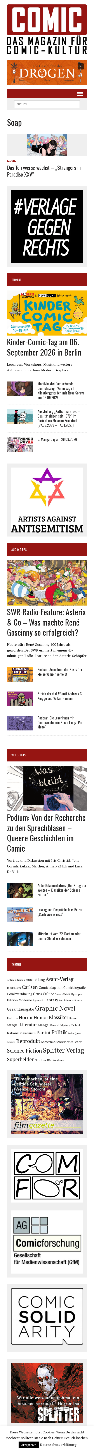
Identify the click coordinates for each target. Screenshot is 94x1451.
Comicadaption (51, 987)
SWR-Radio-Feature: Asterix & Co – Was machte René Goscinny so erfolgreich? (46, 622)
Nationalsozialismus (21, 1033)
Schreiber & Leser (69, 1042)
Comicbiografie (74, 987)
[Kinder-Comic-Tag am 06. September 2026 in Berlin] (47, 332)
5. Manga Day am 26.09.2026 (57, 439)
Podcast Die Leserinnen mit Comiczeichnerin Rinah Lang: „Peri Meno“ (61, 722)
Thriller (40, 1060)
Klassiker (58, 1017)
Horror (26, 1017)
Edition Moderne (19, 1000)
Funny (78, 1000)
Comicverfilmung (19, 994)
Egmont (38, 1000)
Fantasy (51, 999)
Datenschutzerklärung (58, 1444)
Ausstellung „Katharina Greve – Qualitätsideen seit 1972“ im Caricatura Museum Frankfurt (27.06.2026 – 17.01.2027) (59, 418)
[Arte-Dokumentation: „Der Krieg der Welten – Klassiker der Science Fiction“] (20, 895)
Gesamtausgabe (20, 1009)
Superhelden (21, 1059)
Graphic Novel (55, 1008)
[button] (47, 72)
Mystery (65, 1025)
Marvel (54, 1025)
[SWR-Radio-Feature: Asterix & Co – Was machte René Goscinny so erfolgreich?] (47, 602)
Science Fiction (24, 1050)
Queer (78, 1033)
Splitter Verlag (63, 1050)
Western (58, 1060)
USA (49, 1060)
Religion (11, 1042)
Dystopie (76, 994)
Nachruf (75, 1025)
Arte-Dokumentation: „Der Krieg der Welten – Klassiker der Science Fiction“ (62, 890)
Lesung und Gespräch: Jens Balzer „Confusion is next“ (60, 912)
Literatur (28, 1024)
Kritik (11, 160)
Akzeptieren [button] (28, 1445)
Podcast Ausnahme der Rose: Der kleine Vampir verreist (60, 672)
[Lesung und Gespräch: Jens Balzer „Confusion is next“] (20, 919)
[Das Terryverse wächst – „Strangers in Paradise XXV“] (47, 153)
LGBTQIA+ (13, 1025)
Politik (59, 1032)
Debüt (66, 994)
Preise (71, 1033)
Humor (41, 1017)
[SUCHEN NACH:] (47, 103)
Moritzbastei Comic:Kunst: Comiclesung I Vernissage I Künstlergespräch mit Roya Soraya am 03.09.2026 (61, 390)
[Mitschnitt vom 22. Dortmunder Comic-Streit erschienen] (20, 943)
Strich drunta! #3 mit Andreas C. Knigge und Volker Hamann (60, 696)
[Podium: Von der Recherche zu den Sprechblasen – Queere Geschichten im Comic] (47, 808)
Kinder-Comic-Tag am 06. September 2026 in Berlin (44, 347)
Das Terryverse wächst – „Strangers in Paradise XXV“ (44, 170)
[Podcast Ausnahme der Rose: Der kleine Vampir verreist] (20, 679)
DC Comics (57, 994)
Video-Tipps (18, 755)
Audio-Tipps (19, 549)
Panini (43, 1032)
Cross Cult (41, 993)
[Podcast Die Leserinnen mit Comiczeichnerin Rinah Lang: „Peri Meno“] (20, 727)
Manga (43, 1024)
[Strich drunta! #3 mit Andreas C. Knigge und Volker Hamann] (20, 703)
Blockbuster (14, 987)
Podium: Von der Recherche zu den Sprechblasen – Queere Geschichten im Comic (46, 832)
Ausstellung (35, 979)
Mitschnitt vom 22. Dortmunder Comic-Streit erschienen (59, 936)
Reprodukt (28, 1040)
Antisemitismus (16, 980)
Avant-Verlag (59, 979)
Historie (12, 1018)
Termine (16, 279)
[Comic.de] (47, 29)
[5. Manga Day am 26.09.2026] (20, 448)
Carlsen (30, 987)
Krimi (73, 1018)
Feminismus (66, 1000)
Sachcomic (48, 1042)
